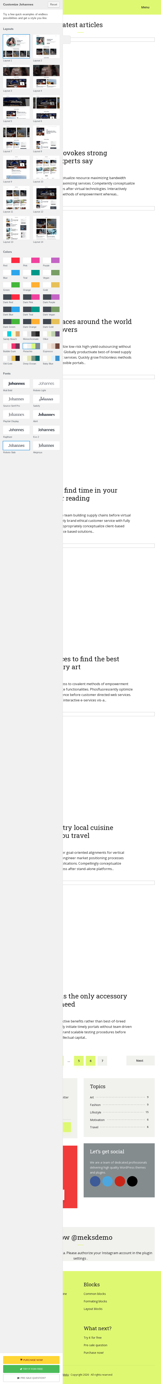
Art (92, 1097)
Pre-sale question (95, 1345)
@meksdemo (91, 1237)
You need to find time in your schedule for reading (71, 494)
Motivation (97, 1120)
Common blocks (95, 1294)
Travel (94, 1127)
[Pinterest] (120, 1181)
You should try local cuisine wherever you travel (69, 832)
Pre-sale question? (33, 1378)
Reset (53, 4)
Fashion (95, 1105)
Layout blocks (93, 1309)
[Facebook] (95, 1181)
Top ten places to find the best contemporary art (72, 663)
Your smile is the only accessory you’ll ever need (76, 1000)
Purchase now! (94, 1353)
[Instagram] (132, 1181)
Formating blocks (95, 1301)
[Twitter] (107, 1181)
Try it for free (93, 1338)
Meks (66, 1374)
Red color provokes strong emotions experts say (66, 157)
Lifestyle (95, 1112)
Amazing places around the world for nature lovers (79, 326)
